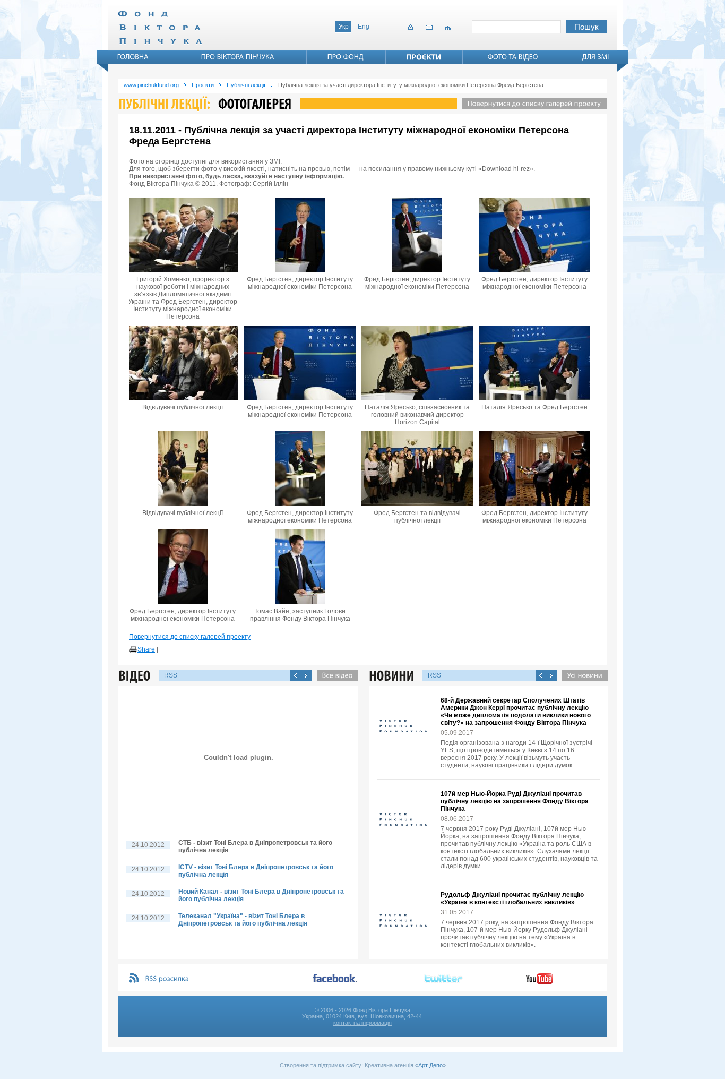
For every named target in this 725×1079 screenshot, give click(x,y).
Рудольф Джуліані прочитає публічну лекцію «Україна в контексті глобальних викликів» (512, 898)
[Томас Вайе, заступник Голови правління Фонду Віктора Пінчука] (300, 566)
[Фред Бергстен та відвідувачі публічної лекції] (417, 468)
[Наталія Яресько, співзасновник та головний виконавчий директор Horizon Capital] (417, 363)
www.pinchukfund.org (151, 85)
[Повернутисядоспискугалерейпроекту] (532, 103)
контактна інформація (362, 1023)
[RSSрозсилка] (167, 978)
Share (146, 649)
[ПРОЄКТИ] (424, 57)
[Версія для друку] (133, 650)
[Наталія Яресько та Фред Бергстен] (534, 363)
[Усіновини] (582, 675)
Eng (363, 26)
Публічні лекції (246, 85)
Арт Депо (430, 1065)
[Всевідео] (335, 675)
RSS (170, 675)
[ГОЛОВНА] (133, 57)
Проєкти (203, 85)
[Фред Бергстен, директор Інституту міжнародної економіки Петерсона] (300, 235)
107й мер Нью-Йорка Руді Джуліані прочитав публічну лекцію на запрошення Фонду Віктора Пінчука (515, 801)
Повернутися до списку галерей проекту (190, 636)
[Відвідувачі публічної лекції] (182, 363)
